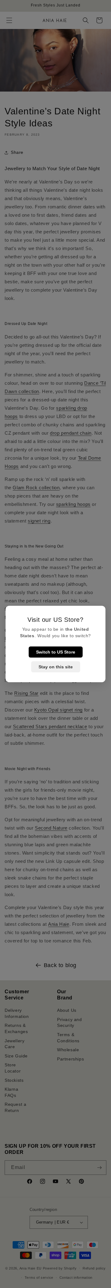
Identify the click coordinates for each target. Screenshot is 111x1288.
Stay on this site (56, 666)
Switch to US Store (55, 652)
